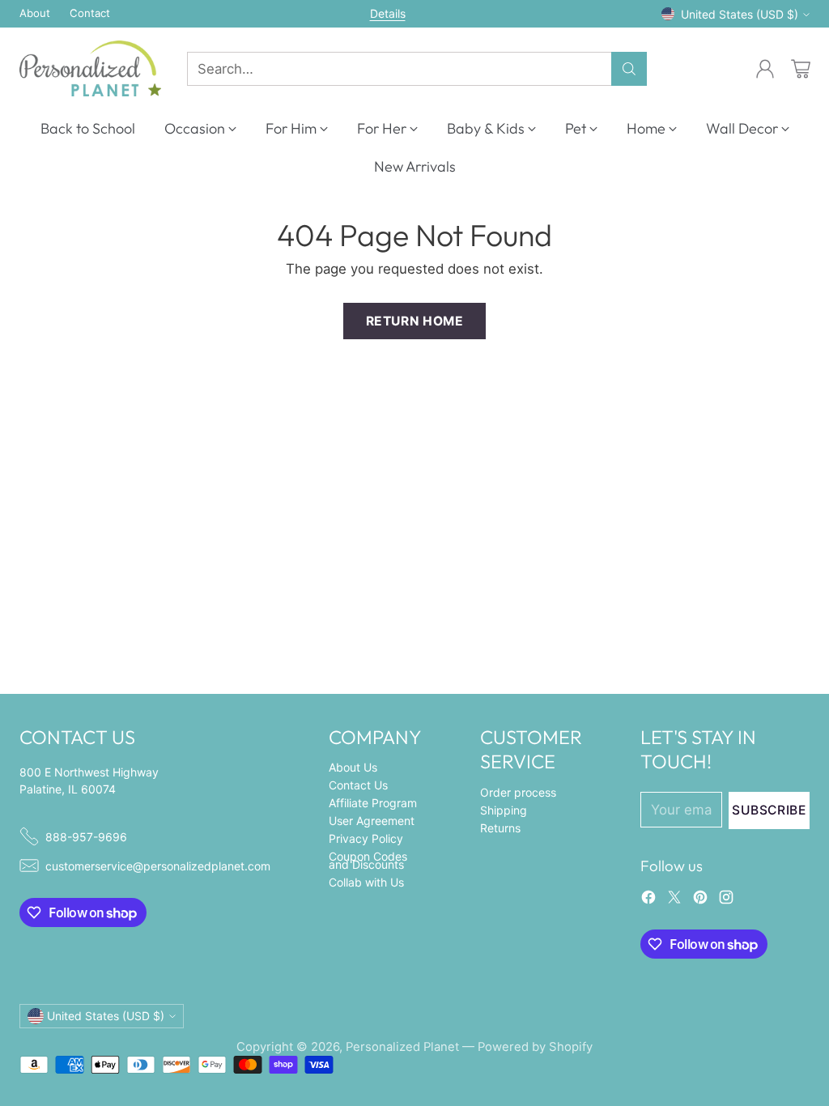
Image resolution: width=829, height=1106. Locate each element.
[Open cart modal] (800, 68)
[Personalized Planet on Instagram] (726, 899)
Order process (518, 792)
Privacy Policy (366, 838)
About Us (353, 767)
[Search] (629, 69)
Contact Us (358, 785)
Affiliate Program (373, 803)
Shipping (503, 810)
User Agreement (371, 820)
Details (388, 14)
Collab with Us (366, 882)
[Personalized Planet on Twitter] (674, 899)
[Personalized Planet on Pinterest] (700, 899)
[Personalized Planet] (90, 68)
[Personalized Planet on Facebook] (648, 899)
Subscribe (769, 810)
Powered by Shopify (535, 1047)
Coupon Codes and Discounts (368, 860)
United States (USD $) (739, 14)
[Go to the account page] (765, 68)
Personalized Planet (402, 1047)
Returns (500, 828)
